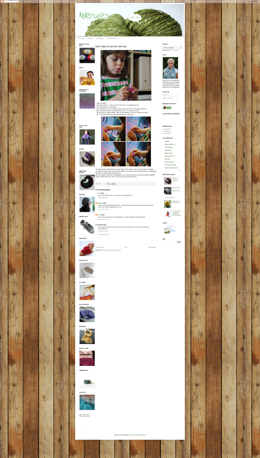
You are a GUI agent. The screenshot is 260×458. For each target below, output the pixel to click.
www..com (170, 226)
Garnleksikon (111, 38)
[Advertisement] (126, 241)
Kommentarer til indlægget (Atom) (112, 250)
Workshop (99, 38)
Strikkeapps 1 (168, 131)
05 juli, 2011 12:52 (103, 197)
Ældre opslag (152, 247)
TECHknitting (168, 147)
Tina (99, 193)
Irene (99, 215)
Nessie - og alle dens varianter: (175, 179)
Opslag (167, 95)
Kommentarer (169, 98)
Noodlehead (168, 150)
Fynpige (100, 203)
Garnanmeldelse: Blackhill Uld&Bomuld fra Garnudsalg (176, 213)
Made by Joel (168, 153)
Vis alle (179, 170)
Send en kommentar (103, 234)
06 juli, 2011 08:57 (103, 231)
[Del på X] (111, 184)
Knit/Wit (167, 141)
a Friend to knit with (170, 165)
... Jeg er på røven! (169, 197)
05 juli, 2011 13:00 (103, 209)
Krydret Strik (167, 129)
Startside (81, 38)
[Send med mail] (107, 184)
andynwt (132, 435)
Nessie (90, 38)
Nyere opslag (99, 247)
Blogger (143, 435)
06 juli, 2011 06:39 (103, 219)
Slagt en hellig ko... (170, 144)
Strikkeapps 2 (168, 133)
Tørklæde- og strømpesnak (176, 201)
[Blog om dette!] (109, 184)
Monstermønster (169, 162)
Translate (176, 50)
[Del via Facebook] (113, 184)
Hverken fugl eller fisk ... (172, 168)
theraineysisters (169, 156)
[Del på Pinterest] (115, 184)
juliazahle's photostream (172, 231)
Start (126, 247)
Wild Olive (167, 159)
